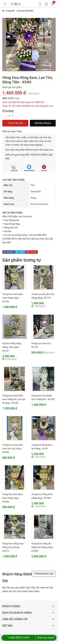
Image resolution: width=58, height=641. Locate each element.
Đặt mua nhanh (43, 123)
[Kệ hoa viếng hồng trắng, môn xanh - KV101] (14, 326)
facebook (9, 252)
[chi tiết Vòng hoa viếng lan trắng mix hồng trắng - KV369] (44, 526)
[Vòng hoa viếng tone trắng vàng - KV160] (44, 477)
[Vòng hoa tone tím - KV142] (44, 326)
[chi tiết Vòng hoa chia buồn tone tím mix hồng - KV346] (14, 428)
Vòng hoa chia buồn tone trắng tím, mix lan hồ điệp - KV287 (13, 399)
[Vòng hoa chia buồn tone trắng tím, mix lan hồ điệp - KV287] (14, 378)
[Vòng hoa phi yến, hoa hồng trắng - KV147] (44, 277)
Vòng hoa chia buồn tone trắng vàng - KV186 (12, 298)
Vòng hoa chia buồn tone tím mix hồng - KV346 (12, 448)
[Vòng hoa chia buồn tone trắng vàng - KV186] (14, 277)
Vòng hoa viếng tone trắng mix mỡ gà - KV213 (13, 547)
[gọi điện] (44, 167)
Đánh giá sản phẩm (12, 87)
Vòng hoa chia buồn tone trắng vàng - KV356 (12, 498)
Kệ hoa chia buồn (39, 204)
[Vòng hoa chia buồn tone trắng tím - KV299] (44, 378)
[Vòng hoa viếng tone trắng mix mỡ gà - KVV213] (14, 526)
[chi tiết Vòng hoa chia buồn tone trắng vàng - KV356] (14, 477)
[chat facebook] (29, 167)
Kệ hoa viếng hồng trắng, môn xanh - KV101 (11, 347)
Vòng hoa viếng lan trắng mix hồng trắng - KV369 (42, 547)
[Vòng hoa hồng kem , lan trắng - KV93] (44, 428)
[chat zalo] (14, 167)
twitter (21, 252)
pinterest (33, 252)
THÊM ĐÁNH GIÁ (44, 573)
